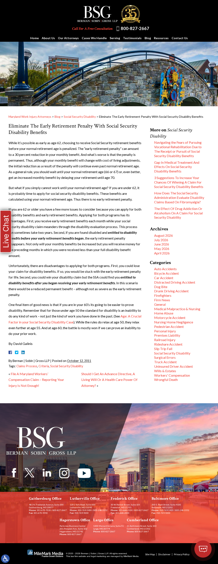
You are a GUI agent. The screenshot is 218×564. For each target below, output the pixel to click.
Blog (148, 38)
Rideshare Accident (168, 344)
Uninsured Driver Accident (173, 366)
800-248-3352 (100, 510)
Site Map (150, 554)
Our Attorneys (68, 38)
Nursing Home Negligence (173, 322)
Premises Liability (167, 335)
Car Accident (163, 278)
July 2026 (161, 240)
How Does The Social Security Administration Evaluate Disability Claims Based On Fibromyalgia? (179, 197)
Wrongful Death (166, 379)
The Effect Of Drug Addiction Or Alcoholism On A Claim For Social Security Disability (178, 213)
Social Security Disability (80, 116)
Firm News (162, 300)
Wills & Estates (165, 371)
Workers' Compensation (172, 375)
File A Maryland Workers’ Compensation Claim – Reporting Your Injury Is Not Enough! (36, 379)
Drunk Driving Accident (171, 291)
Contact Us (180, 38)
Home (34, 38)
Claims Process (26, 366)
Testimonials (132, 38)
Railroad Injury (164, 340)
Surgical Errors (165, 357)
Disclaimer (164, 554)
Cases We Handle (94, 38)
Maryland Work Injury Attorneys (30, 116)
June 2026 (161, 244)
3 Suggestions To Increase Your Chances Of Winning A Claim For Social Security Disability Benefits (178, 182)
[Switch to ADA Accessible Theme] (5, 558)
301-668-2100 (126, 510)
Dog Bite (160, 287)
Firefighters (162, 295)
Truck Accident (165, 362)
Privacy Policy (181, 554)
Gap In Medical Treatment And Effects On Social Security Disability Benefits (176, 166)
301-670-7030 (44, 510)
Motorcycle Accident (169, 318)
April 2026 (162, 253)
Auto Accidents (165, 269)
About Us (48, 38)
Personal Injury (165, 331)
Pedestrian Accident (169, 326)
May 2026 (161, 249)
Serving (115, 38)
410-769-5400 (85, 510)
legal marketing (98, 556)
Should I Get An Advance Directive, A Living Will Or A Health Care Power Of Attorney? (109, 379)
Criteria (44, 366)
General (160, 304)
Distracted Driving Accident (174, 282)
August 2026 (163, 235)
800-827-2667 (135, 28)
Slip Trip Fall (163, 349)
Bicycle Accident (166, 273)
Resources (161, 38)
